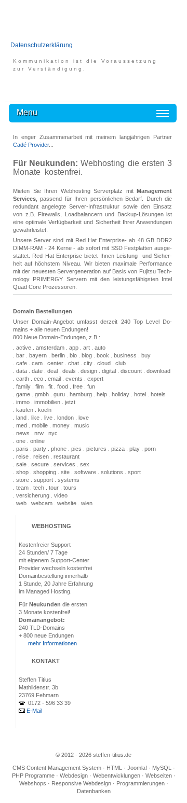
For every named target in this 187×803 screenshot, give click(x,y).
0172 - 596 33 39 (48, 703)
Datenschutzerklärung (41, 45)
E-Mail (34, 711)
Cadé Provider (31, 145)
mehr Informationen (52, 643)
